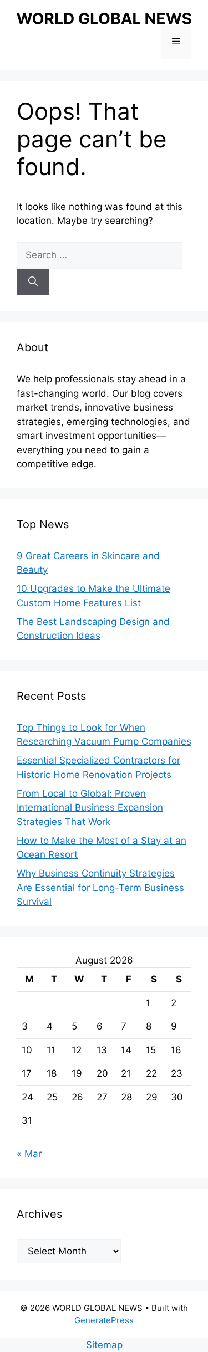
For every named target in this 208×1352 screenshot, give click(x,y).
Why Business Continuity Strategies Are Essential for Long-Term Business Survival (100, 887)
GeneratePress (104, 1320)
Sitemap (104, 1344)
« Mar (29, 1153)
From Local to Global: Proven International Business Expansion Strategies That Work (90, 807)
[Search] (33, 282)
